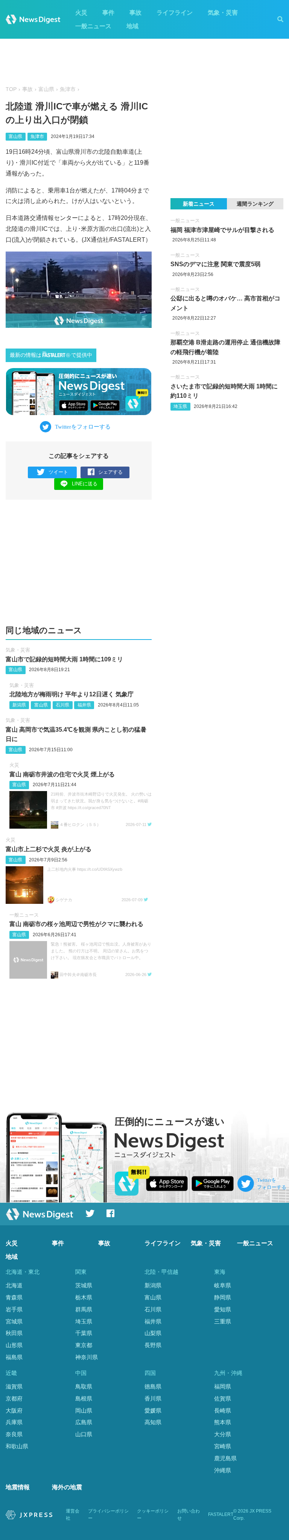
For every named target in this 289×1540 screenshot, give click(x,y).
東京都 (83, 1345)
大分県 (222, 1434)
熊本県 (222, 1422)
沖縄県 (222, 1470)
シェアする (110, 472)
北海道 (14, 1285)
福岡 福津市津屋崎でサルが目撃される (222, 230)
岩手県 (14, 1309)
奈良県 (14, 1434)
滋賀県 (14, 1386)
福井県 (84, 705)
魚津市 (68, 89)
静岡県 (222, 1297)
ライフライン (175, 12)
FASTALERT (220, 1514)
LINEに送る (84, 484)
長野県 (152, 1345)
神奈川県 (86, 1357)
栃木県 (83, 1297)
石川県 (62, 705)
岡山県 (83, 1410)
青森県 (14, 1297)
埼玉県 (180, 406)
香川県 (152, 1398)
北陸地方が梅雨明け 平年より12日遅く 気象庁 (71, 694)
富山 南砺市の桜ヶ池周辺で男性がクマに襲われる (76, 924)
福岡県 (222, 1386)
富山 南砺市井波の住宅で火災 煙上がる (62, 774)
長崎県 (222, 1410)
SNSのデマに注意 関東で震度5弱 (215, 264)
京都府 (14, 1398)
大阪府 (14, 1410)
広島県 (83, 1422)
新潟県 (19, 705)
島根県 (83, 1398)
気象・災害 (223, 12)
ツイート (58, 472)
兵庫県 (14, 1422)
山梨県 (152, 1333)
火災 (81, 12)
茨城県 (83, 1285)
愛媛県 (152, 1410)
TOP (11, 89)
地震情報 (18, 1487)
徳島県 (152, 1386)
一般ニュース (93, 26)
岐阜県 (222, 1285)
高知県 (152, 1422)
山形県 (14, 1345)
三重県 (222, 1321)
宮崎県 (222, 1446)
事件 (108, 12)
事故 (135, 12)
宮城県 (14, 1321)
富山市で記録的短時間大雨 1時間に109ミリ (64, 659)
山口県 (83, 1434)
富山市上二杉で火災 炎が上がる (48, 849)
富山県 (46, 89)
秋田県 (14, 1333)
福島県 (14, 1357)
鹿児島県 (225, 1458)
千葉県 (83, 1333)
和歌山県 (17, 1446)
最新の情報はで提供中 (51, 355)
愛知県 (222, 1309)
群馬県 (83, 1309)
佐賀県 (222, 1398)
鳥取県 (83, 1386)
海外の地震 (67, 1487)
